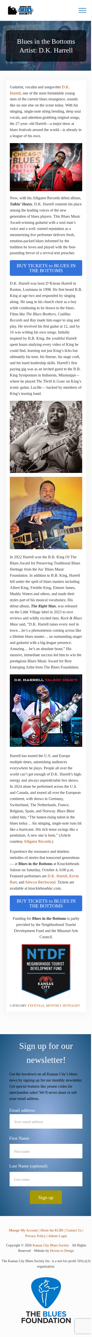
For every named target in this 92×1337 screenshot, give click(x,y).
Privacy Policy (35, 1236)
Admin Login (57, 1236)
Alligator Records (37, 841)
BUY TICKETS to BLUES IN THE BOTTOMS (46, 268)
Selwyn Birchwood (40, 882)
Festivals (36, 1005)
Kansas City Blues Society (51, 1245)
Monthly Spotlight (63, 1005)
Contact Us (73, 1230)
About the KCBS (52, 1230)
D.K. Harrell (57, 876)
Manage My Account (23, 1230)
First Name (19, 1138)
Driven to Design (62, 1251)
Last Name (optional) (28, 1165)
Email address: (22, 1110)
